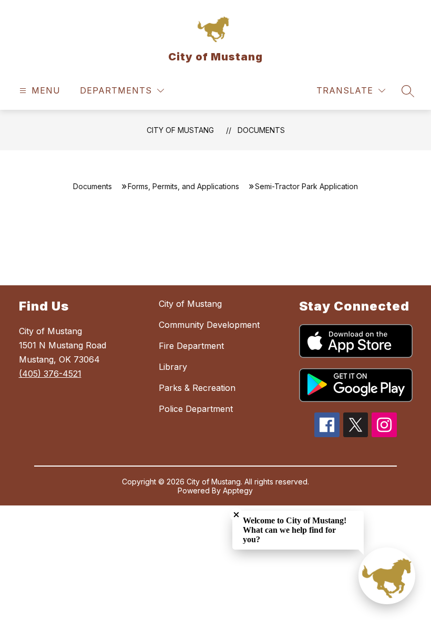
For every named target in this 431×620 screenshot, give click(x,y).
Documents (261, 130)
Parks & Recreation (197, 388)
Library (173, 366)
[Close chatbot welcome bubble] (236, 514)
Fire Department (191, 345)
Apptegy (238, 490)
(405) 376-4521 (50, 373)
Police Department (196, 409)
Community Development (209, 324)
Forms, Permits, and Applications (183, 186)
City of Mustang (180, 130)
